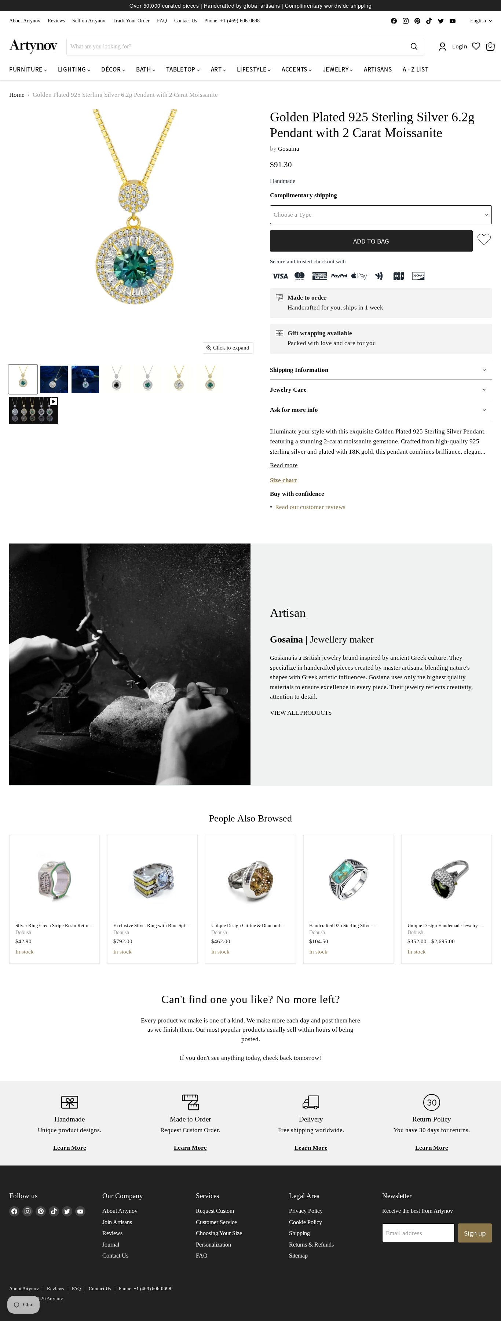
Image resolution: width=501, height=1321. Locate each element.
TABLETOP (181, 69)
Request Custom (215, 1211)
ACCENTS (295, 69)
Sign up (475, 1233)
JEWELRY (336, 69)
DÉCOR (111, 69)
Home (17, 94)
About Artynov (24, 20)
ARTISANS (378, 69)
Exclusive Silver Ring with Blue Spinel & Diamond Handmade (152, 928)
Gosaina (288, 148)
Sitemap (298, 1255)
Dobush (23, 932)
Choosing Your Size (219, 1233)
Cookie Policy (305, 1222)
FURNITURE (26, 69)
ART (217, 69)
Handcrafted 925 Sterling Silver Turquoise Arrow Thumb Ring (340, 928)
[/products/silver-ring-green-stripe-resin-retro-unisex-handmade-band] (54, 880)
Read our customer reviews (310, 507)
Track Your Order (131, 20)
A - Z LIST (415, 69)
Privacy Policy (306, 1211)
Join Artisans (117, 1222)
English (478, 20)
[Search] (414, 46)
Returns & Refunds (311, 1244)
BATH (144, 69)
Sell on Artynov (88, 20)
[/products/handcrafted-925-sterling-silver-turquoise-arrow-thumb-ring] (348, 880)
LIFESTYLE (252, 69)
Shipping (299, 1233)
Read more (284, 465)
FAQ (162, 20)
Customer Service (216, 1222)
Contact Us (185, 20)
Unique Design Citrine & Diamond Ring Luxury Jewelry (245, 928)
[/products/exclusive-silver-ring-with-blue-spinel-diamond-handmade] (152, 880)
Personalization (213, 1244)
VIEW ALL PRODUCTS (301, 712)
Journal (110, 1244)
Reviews (56, 20)
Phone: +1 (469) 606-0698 (232, 20)
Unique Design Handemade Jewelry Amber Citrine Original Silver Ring (442, 928)
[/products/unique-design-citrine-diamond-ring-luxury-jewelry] (250, 880)
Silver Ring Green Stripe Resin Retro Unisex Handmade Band (51, 928)
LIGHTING (72, 69)
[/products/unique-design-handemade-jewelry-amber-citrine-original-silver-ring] (446, 880)
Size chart (283, 480)
